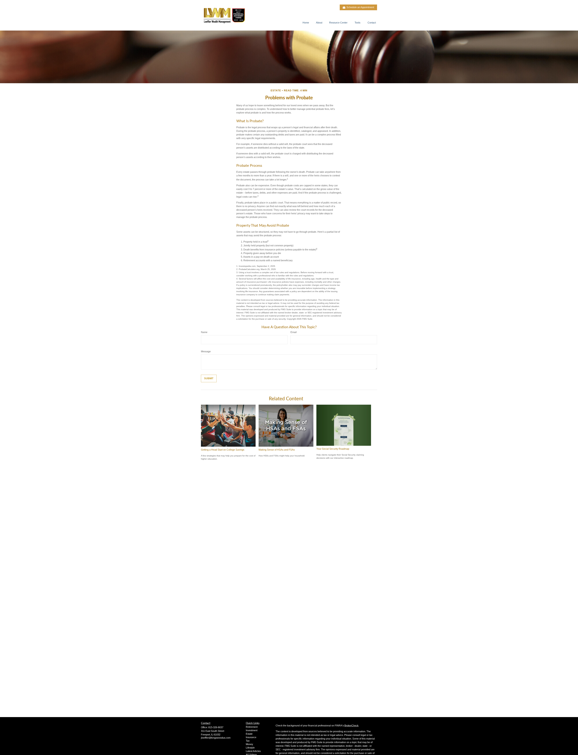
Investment (251, 730)
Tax (248, 740)
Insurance (251, 737)
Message (206, 351)
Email (294, 332)
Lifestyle (250, 747)
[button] (305, 22)
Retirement (252, 727)
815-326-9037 (215, 727)
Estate (249, 734)
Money (249, 744)
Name (204, 332)
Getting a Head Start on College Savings (222, 449)
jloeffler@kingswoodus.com (215, 737)
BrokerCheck (351, 725)
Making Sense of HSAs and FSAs (277, 449)
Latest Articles (253, 751)
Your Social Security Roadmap (332, 449)
